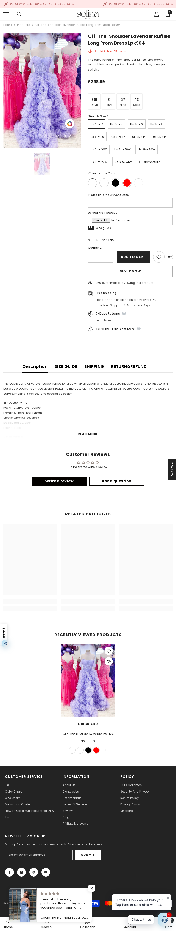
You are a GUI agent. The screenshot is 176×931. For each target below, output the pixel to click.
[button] (91, 888)
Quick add (88, 724)
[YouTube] (45, 872)
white (80, 750)
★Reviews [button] (172, 469)
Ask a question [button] (116, 481)
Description (35, 366)
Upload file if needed (102, 212)
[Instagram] (21, 872)
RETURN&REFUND (129, 366)
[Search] (19, 14)
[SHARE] (169, 257)
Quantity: (95, 248)
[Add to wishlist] (159, 257)
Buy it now (130, 271)
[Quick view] (108, 661)
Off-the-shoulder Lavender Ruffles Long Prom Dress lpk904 (88, 734)
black (88, 750)
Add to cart (133, 257)
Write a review (59, 481)
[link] (30, 601)
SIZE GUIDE (66, 366)
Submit (88, 854)
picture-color (72, 750)
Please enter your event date (108, 195)
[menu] (6, 14)
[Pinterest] (33, 872)
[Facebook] (9, 872)
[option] (42, 90)
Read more (88, 434)
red (96, 750)
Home (7, 25)
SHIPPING (94, 366)
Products (23, 25)
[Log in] (156, 14)
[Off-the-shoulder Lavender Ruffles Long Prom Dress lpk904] (88, 680)
